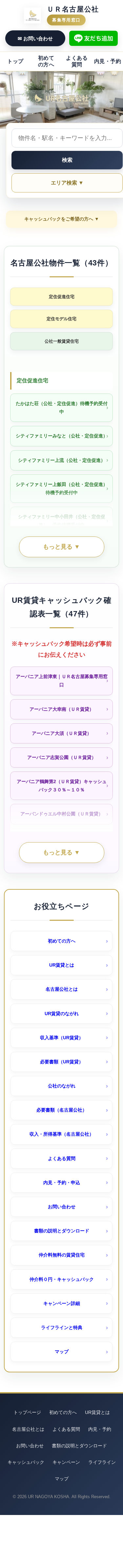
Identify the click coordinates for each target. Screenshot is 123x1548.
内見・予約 (107, 61)
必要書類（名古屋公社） (61, 1110)
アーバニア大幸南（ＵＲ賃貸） (62, 709)
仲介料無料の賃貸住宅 (62, 1254)
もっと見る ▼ (61, 546)
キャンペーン (66, 1462)
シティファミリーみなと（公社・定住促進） (62, 435)
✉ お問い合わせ (35, 38)
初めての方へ (46, 61)
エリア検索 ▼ (67, 183)
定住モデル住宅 (61, 318)
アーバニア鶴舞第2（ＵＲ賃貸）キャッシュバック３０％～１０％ (62, 785)
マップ (62, 1351)
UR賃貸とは (61, 965)
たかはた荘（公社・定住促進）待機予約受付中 (62, 407)
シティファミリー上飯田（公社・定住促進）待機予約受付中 (62, 488)
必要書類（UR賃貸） (61, 1061)
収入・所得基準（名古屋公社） (62, 1134)
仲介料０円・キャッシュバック (62, 1279)
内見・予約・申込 (61, 1182)
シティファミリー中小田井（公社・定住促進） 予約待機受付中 (61, 521)
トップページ (27, 1412)
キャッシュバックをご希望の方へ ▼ (61, 219)
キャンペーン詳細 (61, 1303)
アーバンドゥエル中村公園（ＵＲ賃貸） (61, 813)
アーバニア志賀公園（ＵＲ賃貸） (61, 757)
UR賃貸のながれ (62, 1013)
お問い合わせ (61, 1206)
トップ (15, 61)
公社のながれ (61, 1085)
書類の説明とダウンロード (61, 1230)
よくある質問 (77, 61)
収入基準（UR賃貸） (61, 1037)
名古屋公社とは (62, 989)
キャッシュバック (26, 1462)
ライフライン (102, 1462)
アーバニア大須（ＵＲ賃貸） (62, 733)
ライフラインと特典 (61, 1327)
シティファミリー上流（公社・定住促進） (61, 460)
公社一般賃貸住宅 (62, 341)
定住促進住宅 (61, 296)
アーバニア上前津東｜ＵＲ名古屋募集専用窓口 (62, 680)
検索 (67, 160)
